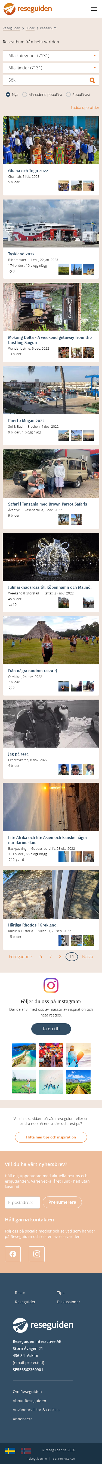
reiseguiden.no (37, 1458)
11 (71, 956)
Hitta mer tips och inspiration (51, 1137)
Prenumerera (62, 1202)
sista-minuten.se (64, 1458)
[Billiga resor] (10, 1451)
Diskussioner (68, 1302)
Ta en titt (51, 1028)
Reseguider (25, 1302)
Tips (60, 1293)
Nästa (87, 956)
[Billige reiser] (26, 1451)
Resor (20, 1293)
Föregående (20, 956)
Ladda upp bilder (85, 107)
